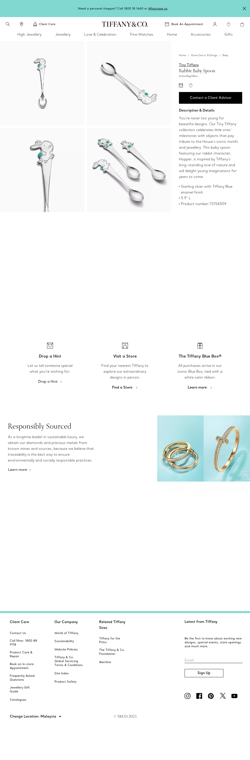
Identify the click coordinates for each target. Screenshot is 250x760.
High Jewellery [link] (29, 34)
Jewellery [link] (63, 34)
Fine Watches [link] (141, 34)
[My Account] (215, 24)
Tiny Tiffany (189, 65)
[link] (21, 24)
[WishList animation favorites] (228, 24)
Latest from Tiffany (201, 621)
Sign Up (204, 673)
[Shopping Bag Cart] (242, 24)
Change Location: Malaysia (33, 716)
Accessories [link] (201, 34)
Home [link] (172, 34)
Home (182, 55)
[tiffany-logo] (125, 24)
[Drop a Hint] (181, 85)
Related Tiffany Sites (112, 625)
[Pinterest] (212, 696)
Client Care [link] (47, 24)
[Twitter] (224, 696)
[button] (8, 24)
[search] (8, 24)
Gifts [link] (228, 34)
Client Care (19, 622)
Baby (225, 55)
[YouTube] (235, 696)
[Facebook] (200, 696)
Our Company (66, 622)
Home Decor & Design (204, 55)
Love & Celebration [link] (100, 34)
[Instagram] (188, 696)
